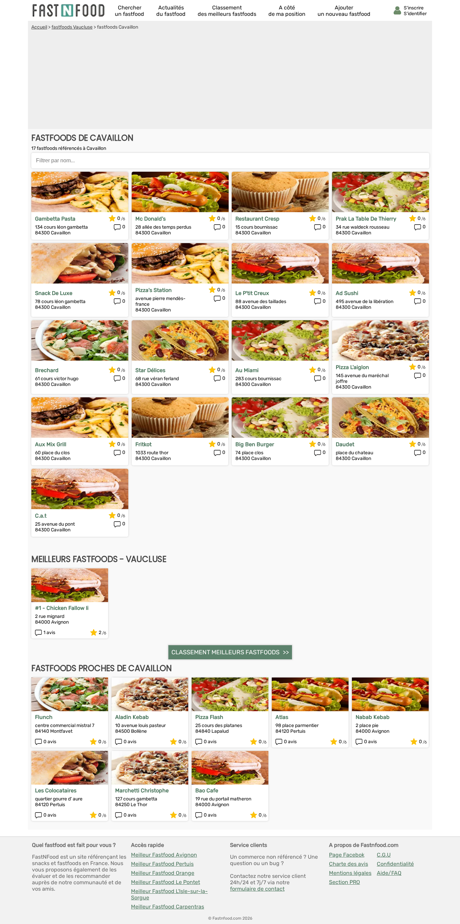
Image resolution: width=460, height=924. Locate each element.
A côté (286, 10)
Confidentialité (395, 864)
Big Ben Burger (254, 444)
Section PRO (344, 882)
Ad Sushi (347, 293)
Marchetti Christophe (142, 790)
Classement (227, 10)
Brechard (47, 370)
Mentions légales (350, 873)
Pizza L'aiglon (352, 367)
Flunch (44, 717)
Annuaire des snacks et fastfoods (69, 10)
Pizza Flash (209, 717)
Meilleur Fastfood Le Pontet (165, 882)
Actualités (171, 10)
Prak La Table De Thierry (366, 219)
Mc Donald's (150, 219)
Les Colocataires (55, 790)
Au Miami (247, 370)
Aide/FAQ (389, 873)
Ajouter (344, 10)
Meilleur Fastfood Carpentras (167, 906)
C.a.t (40, 516)
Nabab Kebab (373, 717)
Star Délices (150, 370)
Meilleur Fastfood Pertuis (162, 864)
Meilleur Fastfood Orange (162, 873)
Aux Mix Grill (50, 444)
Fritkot (143, 444)
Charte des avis (348, 864)
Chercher (129, 10)
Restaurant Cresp (257, 219)
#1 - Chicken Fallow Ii (62, 608)
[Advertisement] (230, 80)
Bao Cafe (206, 790)
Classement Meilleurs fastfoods (225, 652)
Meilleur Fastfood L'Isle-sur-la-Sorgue (169, 894)
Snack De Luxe (53, 293)
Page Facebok (346, 855)
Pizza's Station (153, 290)
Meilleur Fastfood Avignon (164, 855)
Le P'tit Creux (252, 293)
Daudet (345, 444)
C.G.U (384, 855)
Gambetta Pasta (55, 219)
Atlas (281, 717)
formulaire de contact (257, 889)
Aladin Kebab (132, 717)
